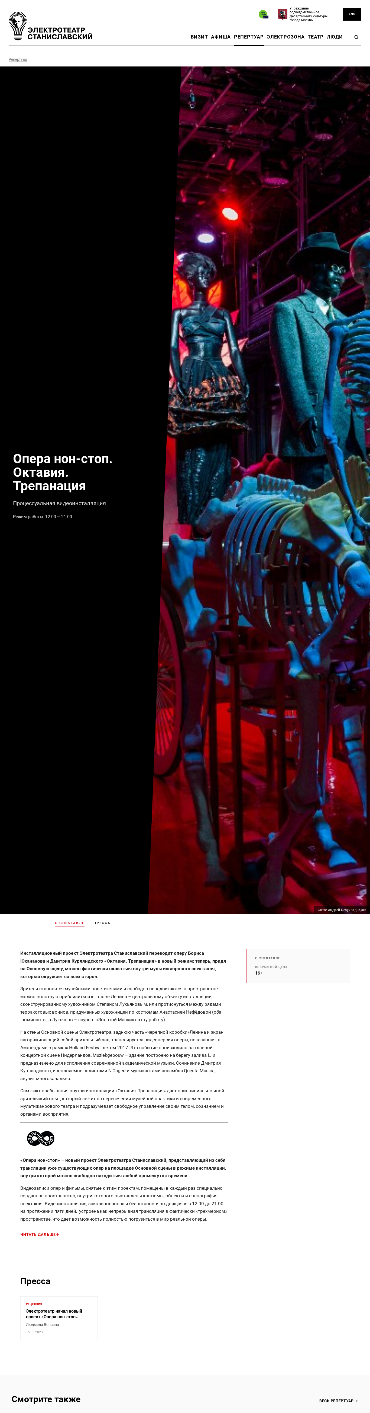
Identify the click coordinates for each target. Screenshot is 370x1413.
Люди (335, 37)
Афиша (221, 37)
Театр (316, 37)
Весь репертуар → (338, 1401)
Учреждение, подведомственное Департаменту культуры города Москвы (308, 14)
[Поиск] (356, 37)
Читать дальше (38, 1234)
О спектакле (70, 923)
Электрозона (286, 37)
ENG (352, 14)
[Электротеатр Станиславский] (51, 26)
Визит (199, 37)
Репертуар (249, 37)
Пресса (102, 923)
